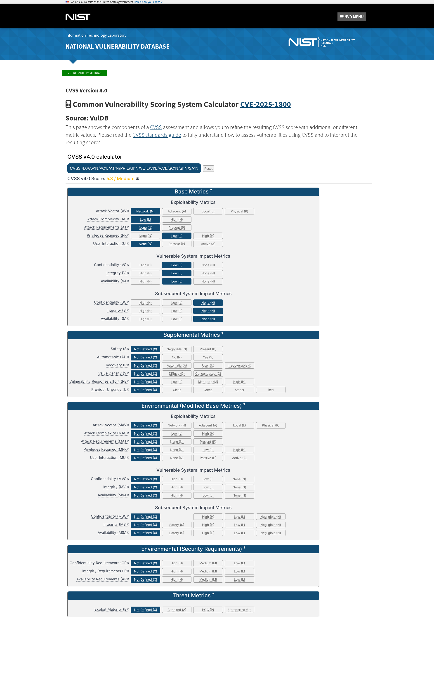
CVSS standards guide (157, 135)
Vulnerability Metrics (84, 73)
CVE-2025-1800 (265, 104)
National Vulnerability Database (118, 46)
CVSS (156, 127)
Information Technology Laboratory (96, 35)
